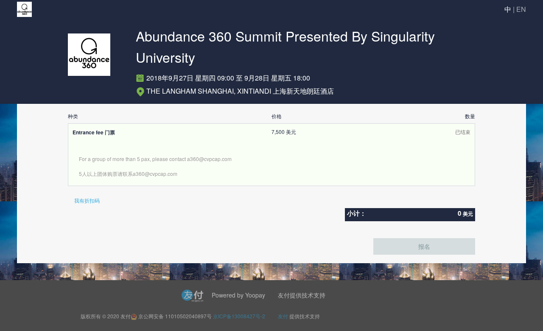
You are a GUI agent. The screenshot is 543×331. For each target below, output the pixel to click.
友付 (283, 316)
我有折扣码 (87, 200)
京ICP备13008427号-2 (239, 316)
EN (521, 9)
